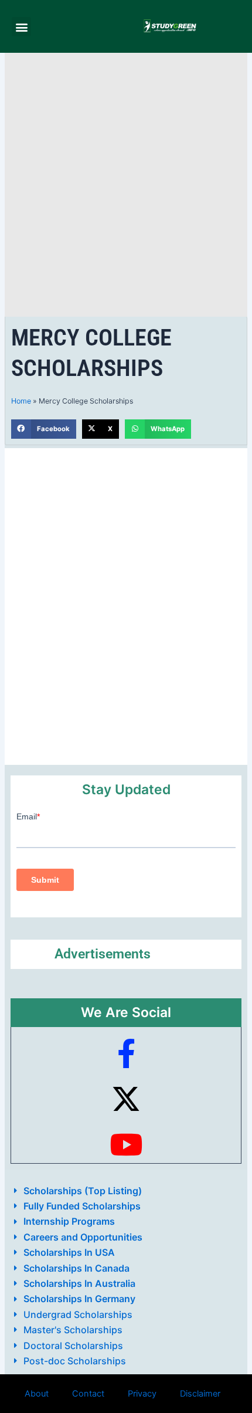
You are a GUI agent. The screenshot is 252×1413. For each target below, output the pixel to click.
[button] (21, 26)
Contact (88, 1393)
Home (21, 401)
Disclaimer (200, 1393)
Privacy (142, 1393)
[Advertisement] (126, 185)
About (37, 1393)
